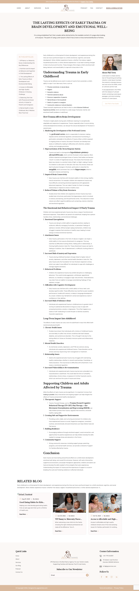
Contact (99, 8)
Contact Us (19, 572)
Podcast (84, 8)
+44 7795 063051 (108, 556)
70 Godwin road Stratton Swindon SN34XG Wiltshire (111, 561)
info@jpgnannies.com (109, 566)
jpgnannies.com (42, 588)
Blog (47, 8)
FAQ (91, 8)
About (27, 8)
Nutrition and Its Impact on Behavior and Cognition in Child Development (27, 71)
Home (19, 8)
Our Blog (18, 565)
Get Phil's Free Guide (112, 104)
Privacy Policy (118, 588)
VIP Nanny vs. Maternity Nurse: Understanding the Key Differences (27, 63)
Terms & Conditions (105, 588)
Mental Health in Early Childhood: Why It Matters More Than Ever (26, 110)
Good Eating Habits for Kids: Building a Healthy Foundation (32, 502)
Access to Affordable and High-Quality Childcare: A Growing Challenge (103, 519)
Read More (22, 514)
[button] (113, 8)
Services (37, 8)
